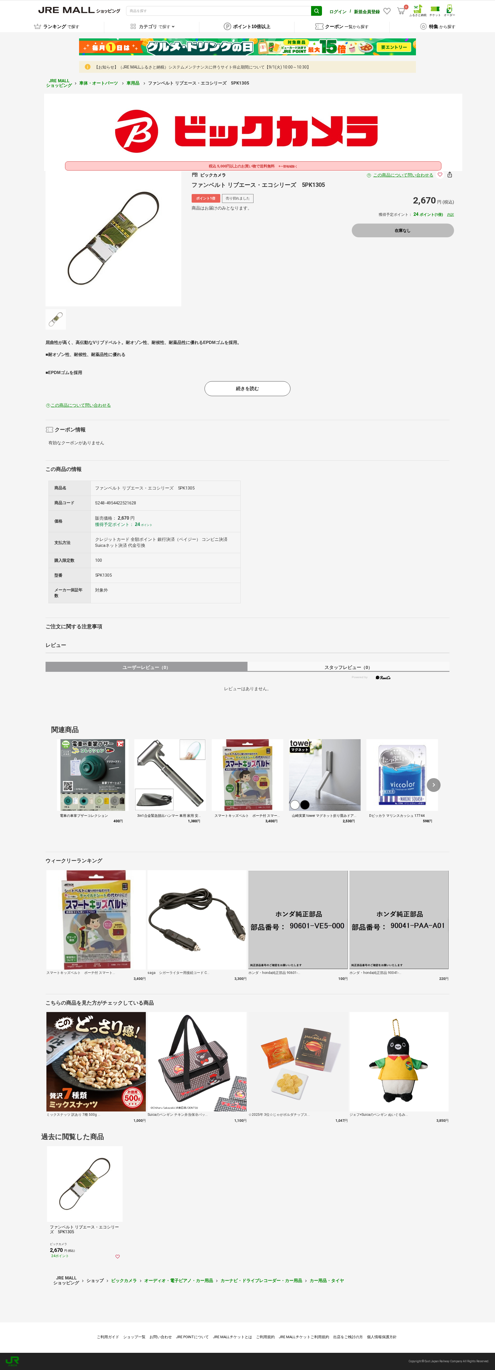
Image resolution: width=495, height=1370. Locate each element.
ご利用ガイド (108, 1337)
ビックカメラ (124, 1280)
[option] (113, 238)
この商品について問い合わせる (403, 175)
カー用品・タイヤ (327, 1280)
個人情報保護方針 (382, 1337)
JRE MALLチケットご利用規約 (304, 1337)
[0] (401, 11)
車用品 (134, 83)
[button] (434, 785)
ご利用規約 (265, 1337)
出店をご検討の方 (348, 1337)
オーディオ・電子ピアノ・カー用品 (178, 1280)
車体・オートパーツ (99, 83)
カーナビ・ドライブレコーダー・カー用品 (261, 1280)
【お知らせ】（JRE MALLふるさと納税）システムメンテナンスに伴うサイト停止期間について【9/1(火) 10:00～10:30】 (202, 67)
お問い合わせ (161, 1337)
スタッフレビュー (348, 667)
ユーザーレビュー (146, 667)
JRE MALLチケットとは (232, 1337)
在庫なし (403, 230)
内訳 (450, 215)
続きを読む (247, 388)
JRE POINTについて (192, 1337)
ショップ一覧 (134, 1337)
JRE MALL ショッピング (59, 83)
